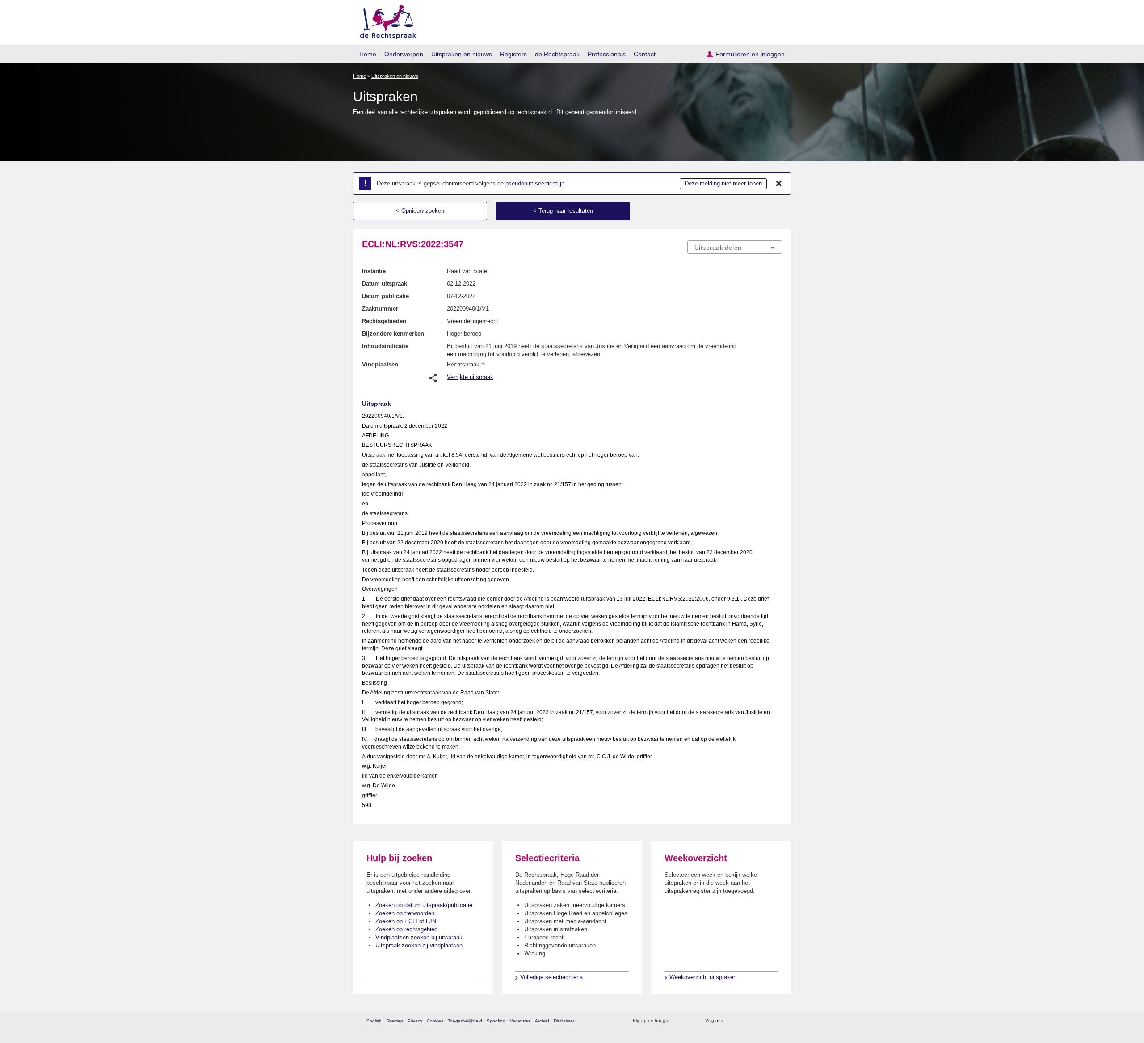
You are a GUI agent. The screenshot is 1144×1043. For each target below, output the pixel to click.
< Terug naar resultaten (563, 210)
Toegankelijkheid (465, 1020)
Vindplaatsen (380, 364)
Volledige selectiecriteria (551, 977)
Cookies (435, 1020)
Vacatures (520, 1020)
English (374, 1020)
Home (367, 54)
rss (677, 1021)
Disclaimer (564, 1020)
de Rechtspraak (557, 54)
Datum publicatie (385, 296)
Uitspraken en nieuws (461, 54)
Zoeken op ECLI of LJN (405, 921)
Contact (645, 54)
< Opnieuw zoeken (420, 210)
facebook (742, 1021)
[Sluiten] (779, 184)
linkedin (765, 1021)
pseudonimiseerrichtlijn (534, 183)
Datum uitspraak (384, 283)
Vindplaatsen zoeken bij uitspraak (419, 937)
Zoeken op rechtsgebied (406, 929)
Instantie (374, 271)
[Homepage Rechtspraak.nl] (385, 20)
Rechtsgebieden (384, 321)
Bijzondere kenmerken (393, 333)
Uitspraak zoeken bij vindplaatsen (419, 945)
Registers (513, 54)
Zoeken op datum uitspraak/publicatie (423, 905)
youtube (777, 1021)
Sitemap (394, 1020)
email (689, 1021)
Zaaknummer (380, 308)
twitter (731, 1021)
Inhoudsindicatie (385, 346)
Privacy (415, 1020)
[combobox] (734, 247)
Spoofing (496, 1020)
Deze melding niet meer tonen (723, 183)
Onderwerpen (403, 54)
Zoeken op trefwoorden (404, 913)
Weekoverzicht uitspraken (702, 977)
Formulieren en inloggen (750, 54)
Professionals (607, 54)
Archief (542, 1020)
